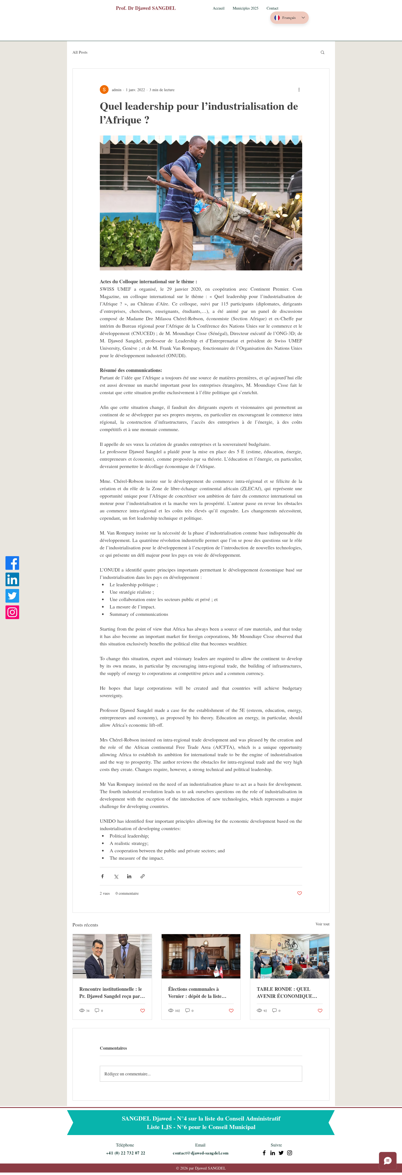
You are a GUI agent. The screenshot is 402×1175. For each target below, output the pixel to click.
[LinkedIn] (12, 579)
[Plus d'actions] (299, 89)
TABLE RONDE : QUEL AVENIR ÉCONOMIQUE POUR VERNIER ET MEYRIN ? (284, 992)
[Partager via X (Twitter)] (115, 876)
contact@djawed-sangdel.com (201, 1153)
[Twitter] (12, 596)
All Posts (80, 52)
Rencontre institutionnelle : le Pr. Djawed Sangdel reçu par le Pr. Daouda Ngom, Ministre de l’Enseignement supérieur (112, 992)
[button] (246, 8)
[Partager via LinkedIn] (129, 876)
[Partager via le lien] (142, 876)
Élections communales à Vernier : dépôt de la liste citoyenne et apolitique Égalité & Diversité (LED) (199, 992)
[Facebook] (12, 563)
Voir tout (323, 923)
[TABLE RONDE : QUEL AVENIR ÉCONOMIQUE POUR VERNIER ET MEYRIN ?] (289, 956)
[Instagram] (12, 612)
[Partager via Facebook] (102, 876)
